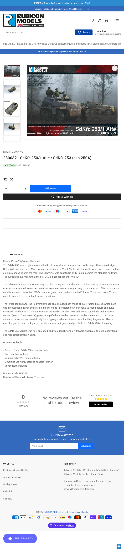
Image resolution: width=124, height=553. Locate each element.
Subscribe (86, 446)
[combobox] (48, 32)
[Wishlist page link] (92, 20)
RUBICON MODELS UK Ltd (56, 512)
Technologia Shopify (78, 512)
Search (86, 32)
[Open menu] (117, 20)
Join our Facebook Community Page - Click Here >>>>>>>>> (62, 9)
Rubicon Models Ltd (13, 152)
